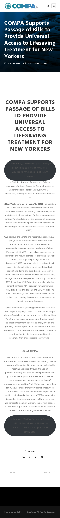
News (30, 63)
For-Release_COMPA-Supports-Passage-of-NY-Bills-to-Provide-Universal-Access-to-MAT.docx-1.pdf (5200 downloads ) (30, 170)
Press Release (40, 63)
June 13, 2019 (14, 63)
